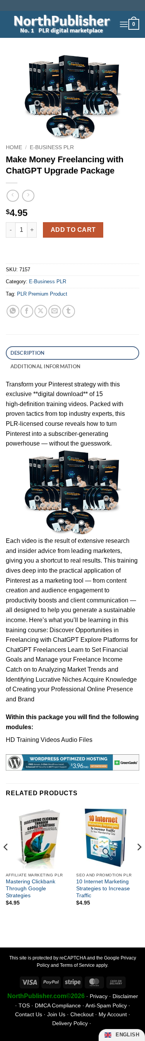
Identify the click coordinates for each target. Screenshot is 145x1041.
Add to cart (73, 229)
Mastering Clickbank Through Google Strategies (30, 888)
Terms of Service (77, 965)
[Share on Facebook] (26, 311)
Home (14, 147)
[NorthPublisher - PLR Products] (59, 24)
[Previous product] (28, 196)
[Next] (138, 862)
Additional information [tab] (45, 366)
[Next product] (13, 196)
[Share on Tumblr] (68, 311)
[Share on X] (40, 311)
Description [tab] (27, 353)
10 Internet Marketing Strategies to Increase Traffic (103, 888)
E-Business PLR (52, 147)
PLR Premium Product (42, 294)
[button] (123, 24)
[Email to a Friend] (54, 311)
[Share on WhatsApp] (13, 311)
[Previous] (6, 862)
